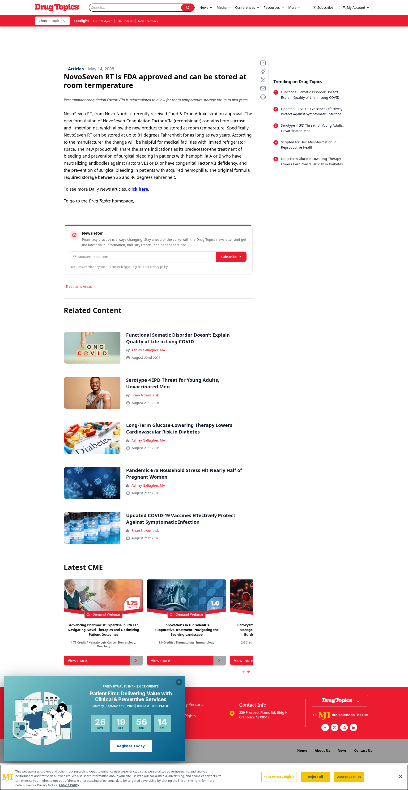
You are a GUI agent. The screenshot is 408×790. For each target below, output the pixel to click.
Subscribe (229, 256)
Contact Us (363, 750)
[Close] (400, 776)
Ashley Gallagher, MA (148, 350)
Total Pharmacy (148, 21)
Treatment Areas (79, 286)
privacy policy (159, 267)
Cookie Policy (69, 785)
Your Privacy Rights (279, 777)
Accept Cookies (349, 777)
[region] (204, 777)
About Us (322, 750)
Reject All (315, 777)
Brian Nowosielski (146, 395)
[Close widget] (179, 682)
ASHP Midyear (102, 21)
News (342, 750)
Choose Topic (49, 20)
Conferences (245, 7)
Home (302, 750)
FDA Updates (125, 21)
